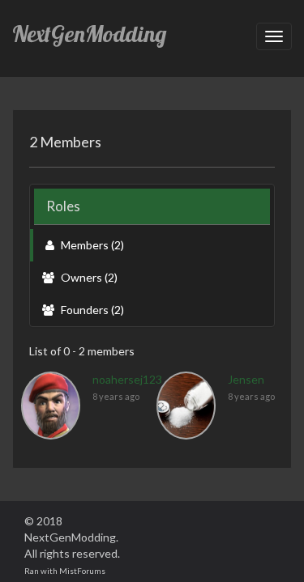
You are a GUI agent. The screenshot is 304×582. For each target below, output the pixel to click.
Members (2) (91, 245)
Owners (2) (88, 277)
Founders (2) (91, 309)
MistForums (82, 571)
